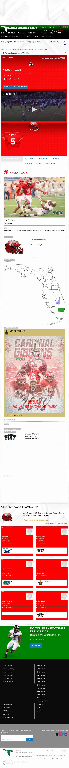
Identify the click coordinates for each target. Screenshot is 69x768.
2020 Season (41, 678)
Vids (4, 543)
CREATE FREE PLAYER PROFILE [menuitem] (52, 31)
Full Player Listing (8, 717)
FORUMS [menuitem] (36, 36)
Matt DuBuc (64, 523)
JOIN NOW (36, 646)
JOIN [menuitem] (44, 27)
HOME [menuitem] (3, 33)
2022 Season (41, 672)
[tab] (12, 158)
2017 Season (41, 688)
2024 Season (41, 665)
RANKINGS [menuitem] (45, 36)
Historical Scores (42, 701)
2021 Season (41, 675)
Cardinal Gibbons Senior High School (17, 73)
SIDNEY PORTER (40, 569)
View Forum (40, 711)
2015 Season (41, 694)
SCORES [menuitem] (42, 33)
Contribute (40, 704)
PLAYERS (8, 49)
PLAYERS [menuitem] (21, 33)
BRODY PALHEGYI (7, 601)
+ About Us (18, 750)
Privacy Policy (62, 751)
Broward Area (8, 262)
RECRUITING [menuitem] (16, 36)
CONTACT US (8, 760)
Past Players (6, 707)
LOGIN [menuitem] (52, 27)
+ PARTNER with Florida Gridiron (23, 756)
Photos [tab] (28, 163)
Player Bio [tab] (30, 158)
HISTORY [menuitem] (27, 36)
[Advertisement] (34, 13)
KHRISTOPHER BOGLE (8, 569)
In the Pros (6, 714)
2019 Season (41, 681)
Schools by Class (8, 675)
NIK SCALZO (5, 536)
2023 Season (41, 669)
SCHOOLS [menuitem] (11, 33)
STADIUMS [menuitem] (4, 36)
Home (2, 49)
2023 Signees (7, 711)
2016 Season (41, 691)
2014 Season (41, 698)
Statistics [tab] (44, 158)
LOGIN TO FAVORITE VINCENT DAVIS (16, 86)
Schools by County (8, 669)
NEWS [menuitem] (59, 33)
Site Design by (50, 758)
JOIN (38, 707)
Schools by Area (7, 665)
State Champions (8, 681)
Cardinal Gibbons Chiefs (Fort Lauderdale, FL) (24, 49)
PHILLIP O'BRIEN (40, 601)
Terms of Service (51, 751)
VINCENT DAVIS (40, 536)
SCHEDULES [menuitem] (32, 33)
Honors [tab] (56, 158)
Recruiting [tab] (50, 163)
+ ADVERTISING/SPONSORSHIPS (24, 752)
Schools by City (7, 672)
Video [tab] (38, 163)
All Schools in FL (8, 678)
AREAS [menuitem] (51, 33)
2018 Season (41, 685)
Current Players (7, 704)
